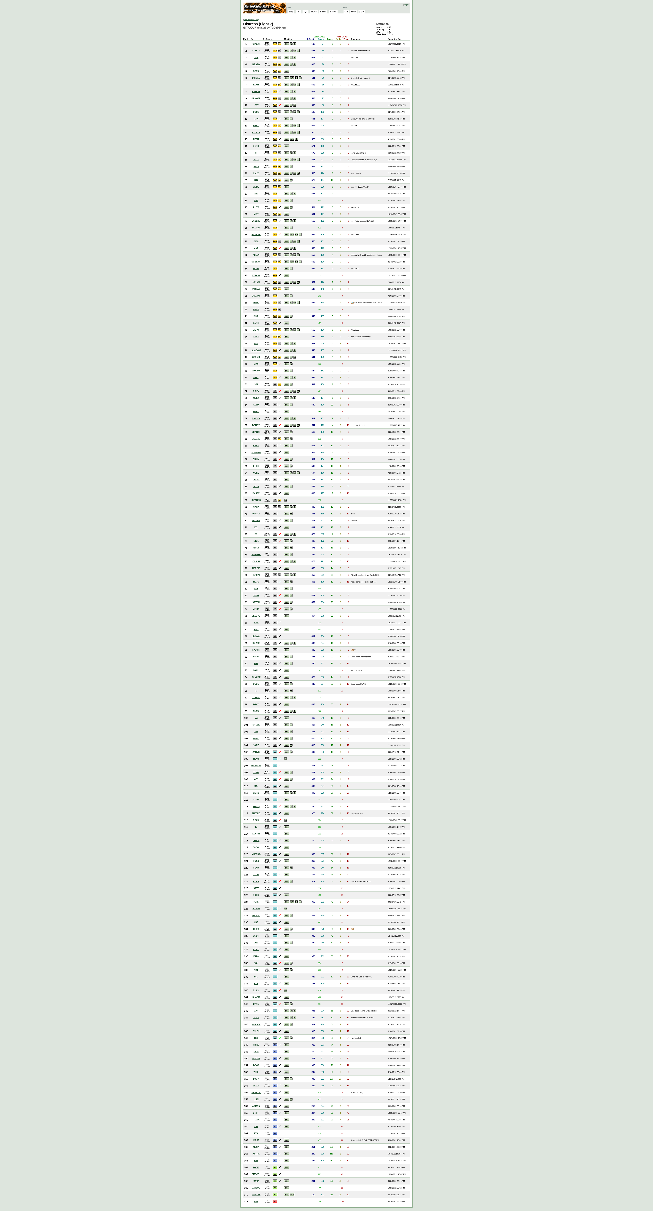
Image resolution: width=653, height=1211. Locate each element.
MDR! (256, 1140)
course (314, 12)
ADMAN (256, 1106)
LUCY (256, 1079)
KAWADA (256, 1092)
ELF (256, 983)
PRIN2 (256, 1045)
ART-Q (256, 377)
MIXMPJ (256, 228)
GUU (256, 786)
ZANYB (256, 752)
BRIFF (256, 1113)
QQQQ (256, 112)
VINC (256, 629)
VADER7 (256, 221)
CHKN (256, 337)
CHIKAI (256, 561)
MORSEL (256, 1024)
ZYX (256, 1133)
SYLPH (256, 1031)
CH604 (256, 840)
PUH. (256, 902)
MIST (256, 214)
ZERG (256, 330)
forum (353, 12)
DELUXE (256, 439)
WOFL (256, 738)
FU (256, 691)
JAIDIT (256, 936)
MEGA (256, 1147)
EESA (256, 445)
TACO (256, 847)
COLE (256, 473)
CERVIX (256, 357)
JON (256, 194)
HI (256, 153)
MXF (256, 922)
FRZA (256, 956)
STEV (256, 888)
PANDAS (256, 1194)
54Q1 (256, 541)
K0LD (256, 405)
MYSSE (256, 725)
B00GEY (256, 418)
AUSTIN (256, 834)
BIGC (256, 241)
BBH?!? (256, 425)
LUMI (256, 1099)
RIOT (256, 827)
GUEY (256, 398)
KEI (256, 1126)
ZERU (256, 139)
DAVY (256, 704)
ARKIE (256, 309)
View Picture (352, 302)
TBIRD (256, 929)
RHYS (256, 207)
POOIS (256, 1167)
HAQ (256, 718)
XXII (256, 1011)
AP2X (256, 159)
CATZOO (256, 1188)
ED (256, 534)
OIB (256, 180)
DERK (256, 146)
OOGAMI (256, 296)
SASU (256, 71)
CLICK (256, 1017)
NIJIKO (256, 806)
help (346, 12)
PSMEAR (256, 44)
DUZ (256, 731)
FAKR (256, 85)
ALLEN (256, 255)
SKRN (256, 793)
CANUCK (256, 677)
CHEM (256, 466)
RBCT (256, 759)
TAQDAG (256, 289)
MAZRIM (256, 520)
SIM (256, 384)
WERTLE (256, 514)
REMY (256, 868)
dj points (333, 12)
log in (406, 5)
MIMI (256, 970)
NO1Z (256, 1086)
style (305, 12)
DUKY (256, 990)
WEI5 (256, 1072)
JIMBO (256, 187)
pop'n (361, 12)
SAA (256, 343)
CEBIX (256, 595)
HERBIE (256, 568)
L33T (256, 105)
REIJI (256, 166)
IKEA (256, 623)
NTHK (256, 411)
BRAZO (256, 64)
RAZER (256, 643)
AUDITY (256, 51)
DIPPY (256, 391)
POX (256, 963)
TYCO (256, 874)
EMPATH (256, 1174)
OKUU (256, 670)
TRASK (256, 1120)
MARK (256, 507)
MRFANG (256, 854)
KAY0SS (256, 91)
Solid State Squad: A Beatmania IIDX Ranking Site (265, 8)
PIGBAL (256, 78)
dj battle (323, 12)
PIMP (256, 316)
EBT (256, 1160)
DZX (256, 588)
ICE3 (256, 779)
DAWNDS (256, 500)
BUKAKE (256, 234)
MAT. (256, 248)
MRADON (256, 765)
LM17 (256, 173)
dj (298, 12)
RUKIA (256, 1181)
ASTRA (256, 1154)
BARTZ (256, 493)
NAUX (256, 820)
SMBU (256, 125)
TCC (256, 977)
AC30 (256, 486)
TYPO (256, 772)
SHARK (256, 997)
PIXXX (256, 711)
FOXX (256, 861)
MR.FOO (256, 915)
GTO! (256, 364)
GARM (256, 323)
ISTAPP (256, 908)
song (291, 12)
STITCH (256, 602)
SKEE (256, 745)
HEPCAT (256, 575)
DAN (256, 57)
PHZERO (256, 813)
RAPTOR (256, 800)
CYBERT (256, 697)
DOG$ (256, 1065)
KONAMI (256, 282)
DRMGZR (256, 98)
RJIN (256, 119)
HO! (256, 1038)
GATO (256, 268)
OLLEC (256, 480)
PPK (256, 943)
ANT (256, 1201)
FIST (256, 663)
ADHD (256, 895)
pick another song (251, 20)
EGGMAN (256, 452)
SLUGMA (256, 371)
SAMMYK (256, 554)
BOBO (256, 949)
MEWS (256, 657)
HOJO (256, 582)
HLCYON (256, 636)
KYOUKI (256, 650)
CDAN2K (256, 432)
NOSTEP (256, 1058)
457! (256, 527)
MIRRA (256, 609)
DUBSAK (256, 262)
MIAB (256, 302)
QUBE (256, 684)
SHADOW (256, 350)
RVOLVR (256, 132)
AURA (256, 881)
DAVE (256, 1004)
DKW (256, 1051)
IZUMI (256, 548)
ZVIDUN (256, 275)
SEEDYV (256, 616)
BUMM (256, 459)
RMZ (256, 200)
